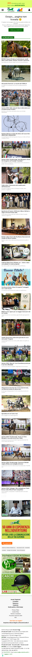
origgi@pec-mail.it (8, 654)
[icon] (29, 10)
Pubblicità (15, 605)
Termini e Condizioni (15, 613)
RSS (16, 617)
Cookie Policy (15, 611)
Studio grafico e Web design (15, 607)
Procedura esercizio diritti (15, 615)
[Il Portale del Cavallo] (11, 10)
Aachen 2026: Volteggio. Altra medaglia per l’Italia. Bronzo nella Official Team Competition (16, 489)
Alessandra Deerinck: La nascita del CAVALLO (14, 83)
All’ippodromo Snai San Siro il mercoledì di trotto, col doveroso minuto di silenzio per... (15, 388)
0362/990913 (6, 652)
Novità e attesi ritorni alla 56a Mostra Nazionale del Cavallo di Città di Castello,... (16, 237)
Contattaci (15, 601)
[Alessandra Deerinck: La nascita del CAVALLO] (16, 73)
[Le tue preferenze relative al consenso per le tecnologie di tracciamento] (2, 655)
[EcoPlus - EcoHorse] (16, 573)
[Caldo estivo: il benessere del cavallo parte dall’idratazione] (16, 175)
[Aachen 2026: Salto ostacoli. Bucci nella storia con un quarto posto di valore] (16, 98)
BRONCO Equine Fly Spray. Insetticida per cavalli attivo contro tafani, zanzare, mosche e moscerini (15, 59)
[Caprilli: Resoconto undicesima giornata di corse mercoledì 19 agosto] (16, 327)
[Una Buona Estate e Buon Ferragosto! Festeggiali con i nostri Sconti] (16, 277)
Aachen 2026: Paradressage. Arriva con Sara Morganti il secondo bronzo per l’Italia (14, 437)
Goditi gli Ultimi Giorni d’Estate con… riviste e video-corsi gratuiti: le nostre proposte (16, 263)
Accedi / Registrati (15, 599)
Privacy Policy (15, 610)
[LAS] (16, 593)
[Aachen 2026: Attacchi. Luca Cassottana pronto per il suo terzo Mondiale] (16, 353)
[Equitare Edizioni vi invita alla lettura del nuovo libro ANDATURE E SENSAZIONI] (16, 123)
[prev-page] (2, 496)
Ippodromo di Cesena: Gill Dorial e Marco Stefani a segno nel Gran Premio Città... (16, 211)
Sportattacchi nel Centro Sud (10, 413)
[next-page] (5, 496)
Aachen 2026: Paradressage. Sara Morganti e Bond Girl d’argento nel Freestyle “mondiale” (16, 160)
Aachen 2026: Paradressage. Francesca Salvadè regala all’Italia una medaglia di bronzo (15, 463)
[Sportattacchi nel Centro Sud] (16, 403)
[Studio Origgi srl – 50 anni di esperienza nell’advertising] (16, 529)
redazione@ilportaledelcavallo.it (21, 652)
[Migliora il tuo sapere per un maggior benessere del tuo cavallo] (16, 301)
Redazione (15, 603)
